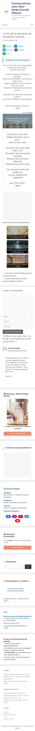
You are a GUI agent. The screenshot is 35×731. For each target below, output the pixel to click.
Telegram (15, 511)
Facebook (7, 493)
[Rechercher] (28, 567)
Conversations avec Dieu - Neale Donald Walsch (21, 8)
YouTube (7, 506)
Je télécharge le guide (17, 433)
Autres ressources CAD (11, 623)
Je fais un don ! (17, 547)
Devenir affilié (8, 719)
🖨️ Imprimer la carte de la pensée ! (18, 60)
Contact (6, 712)
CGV (5, 716)
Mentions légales (10, 714)
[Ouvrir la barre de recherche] (32, 25)
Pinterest (7, 511)
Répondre (8, 376)
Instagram (7, 500)
